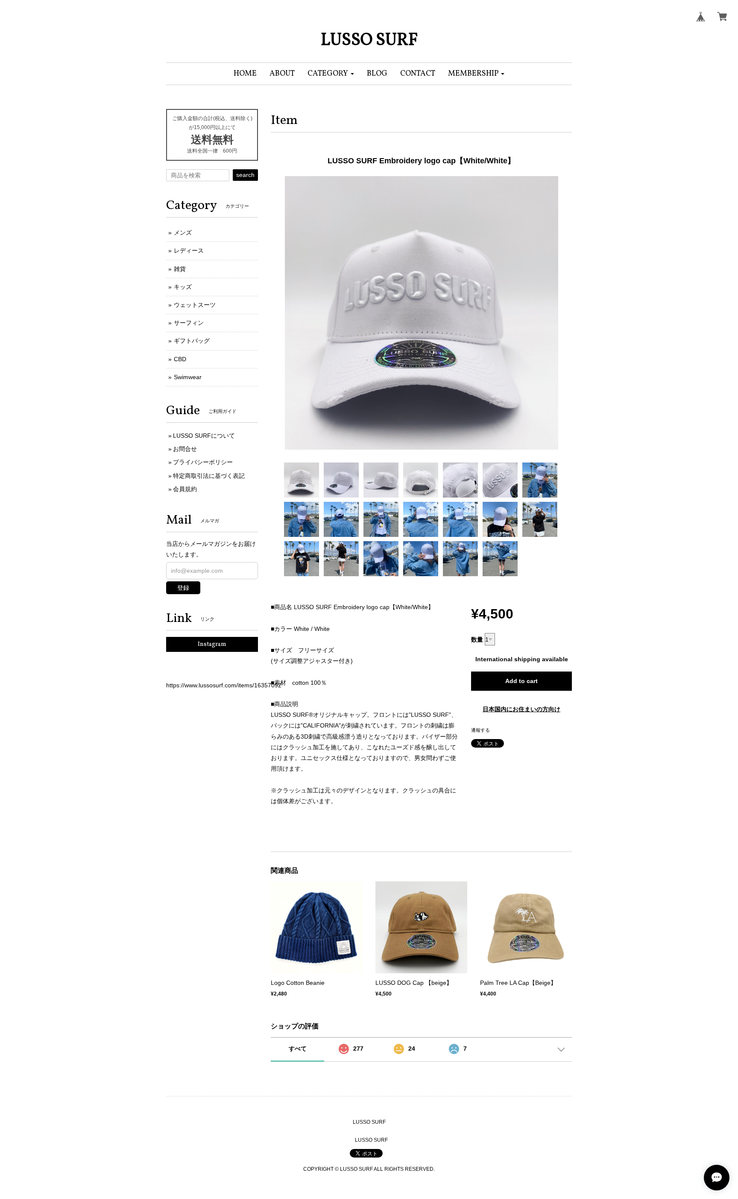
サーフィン (189, 322)
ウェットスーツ (195, 304)
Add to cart (521, 681)
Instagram (212, 644)
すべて (298, 1048)
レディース (189, 250)
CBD (180, 359)
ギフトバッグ (192, 340)
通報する (480, 730)
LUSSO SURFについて (204, 435)
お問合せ (185, 448)
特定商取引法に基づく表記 (209, 475)
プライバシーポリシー (203, 462)
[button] (330, 74)
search (245, 174)
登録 (183, 587)
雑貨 (180, 268)
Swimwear (188, 377)
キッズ (183, 286)
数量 (477, 639)
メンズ (183, 232)
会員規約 (185, 489)
